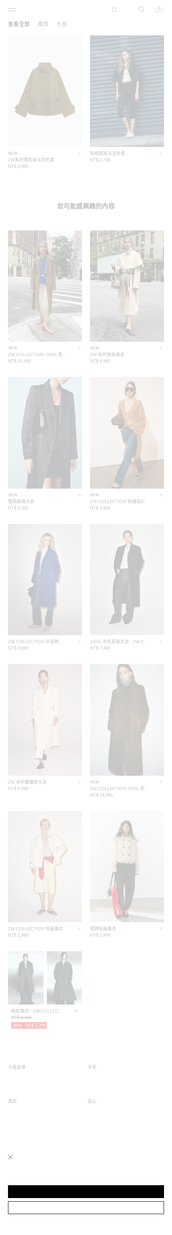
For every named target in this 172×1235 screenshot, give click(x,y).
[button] (86, 1191)
